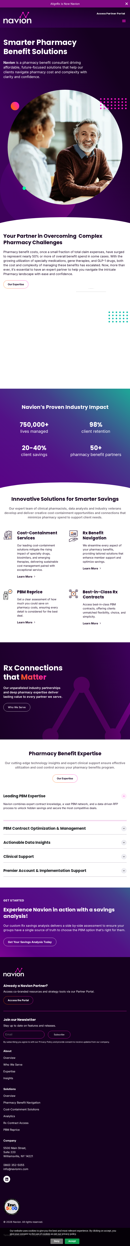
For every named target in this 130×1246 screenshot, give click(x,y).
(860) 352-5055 (13, 1165)
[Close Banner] (126, 3)
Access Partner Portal (111, 13)
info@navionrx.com (15, 1169)
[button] (124, 21)
